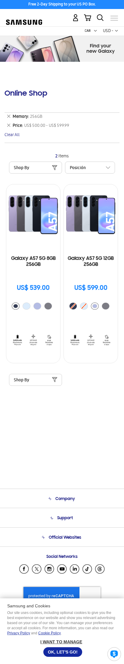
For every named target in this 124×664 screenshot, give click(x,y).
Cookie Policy (49, 633)
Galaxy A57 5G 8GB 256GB (33, 261)
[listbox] (33, 306)
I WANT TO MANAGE (61, 641)
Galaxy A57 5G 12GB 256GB (91, 261)
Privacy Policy (18, 633)
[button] (95, 31)
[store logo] (24, 15)
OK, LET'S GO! (63, 652)
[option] (16, 306)
